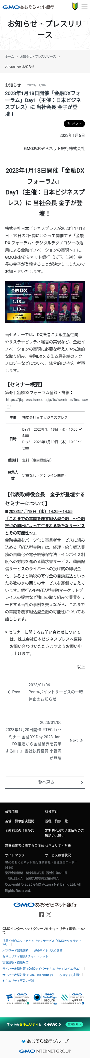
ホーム (9, 56)
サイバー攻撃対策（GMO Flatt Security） (28, 975)
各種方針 (51, 811)
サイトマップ (14, 855)
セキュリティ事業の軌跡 (18, 980)
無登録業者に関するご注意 (24, 845)
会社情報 (11, 811)
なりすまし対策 (70, 975)
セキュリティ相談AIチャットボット (25, 956)
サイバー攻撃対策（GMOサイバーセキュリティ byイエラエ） (42, 968)
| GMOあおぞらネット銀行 (28, 7)
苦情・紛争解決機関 (19, 821)
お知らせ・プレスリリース (38, 56)
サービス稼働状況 (58, 855)
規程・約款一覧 (56, 821)
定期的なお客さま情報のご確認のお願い (64, 833)
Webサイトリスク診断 (48, 950)
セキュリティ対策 (58, 845)
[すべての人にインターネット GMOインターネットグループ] (45, 1052)
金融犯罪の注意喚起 (19, 830)
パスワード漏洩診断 (15, 950)
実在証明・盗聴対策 (15, 962)
